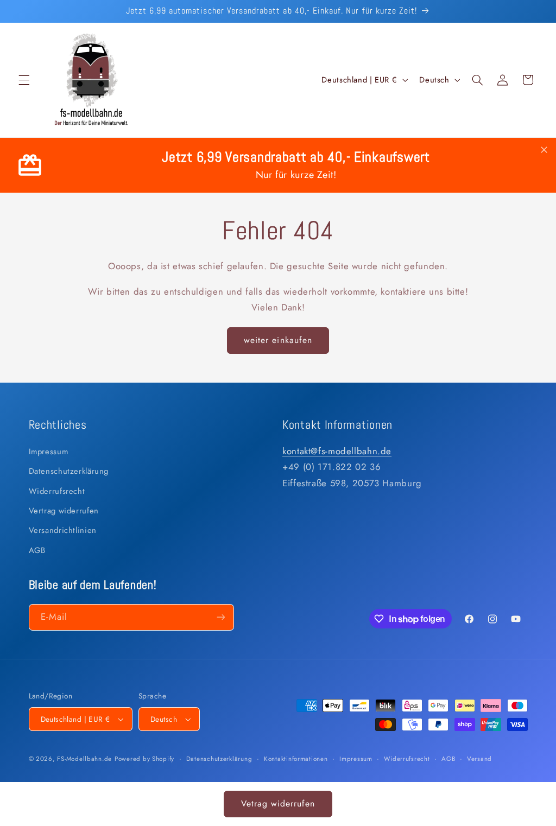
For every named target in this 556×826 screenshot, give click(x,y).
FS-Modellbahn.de (84, 758)
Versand (479, 758)
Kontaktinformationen (296, 758)
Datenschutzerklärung (69, 471)
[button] (23, 79)
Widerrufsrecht (57, 491)
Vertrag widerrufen (64, 511)
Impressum (48, 452)
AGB (37, 550)
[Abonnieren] (220, 617)
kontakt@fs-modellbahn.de (336, 451)
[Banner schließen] (544, 150)
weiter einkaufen (278, 340)
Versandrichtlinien (63, 530)
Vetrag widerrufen (278, 803)
